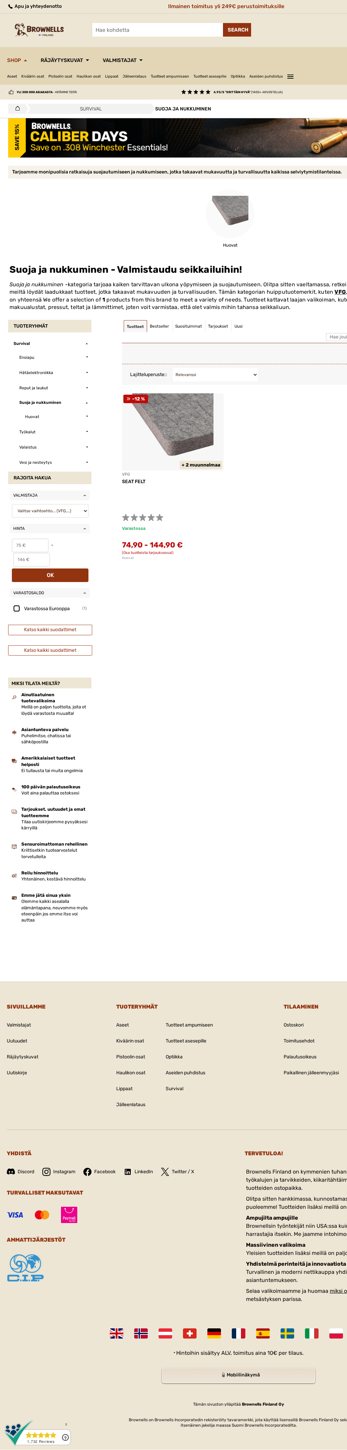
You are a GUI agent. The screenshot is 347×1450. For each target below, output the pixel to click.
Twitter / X (183, 1172)
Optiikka (238, 76)
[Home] (16, 109)
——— (290, 76)
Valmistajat (120, 60)
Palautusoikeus (300, 1057)
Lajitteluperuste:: (148, 374)
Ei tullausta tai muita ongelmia (52, 770)
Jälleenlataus (134, 76)
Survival (174, 1089)
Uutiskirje (17, 1073)
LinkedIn (144, 1172)
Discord (26, 1172)
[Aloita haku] (237, 30)
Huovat (128, 558)
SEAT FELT (133, 481)
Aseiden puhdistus (266, 76)
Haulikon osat (89, 76)
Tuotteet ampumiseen (170, 76)
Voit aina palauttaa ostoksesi (50, 792)
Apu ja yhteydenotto (38, 6)
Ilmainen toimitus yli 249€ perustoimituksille (226, 6)
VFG (340, 292)
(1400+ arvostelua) (248, 92)
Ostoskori (294, 1025)
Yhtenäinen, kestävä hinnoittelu (53, 879)
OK (50, 575)
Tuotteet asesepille (209, 76)
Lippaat (111, 76)
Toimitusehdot (299, 1041)
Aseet (12, 76)
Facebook (105, 1172)
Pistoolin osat (60, 76)
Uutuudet (17, 1041)
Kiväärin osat (32, 76)
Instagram (64, 1172)
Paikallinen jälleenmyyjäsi (311, 1073)
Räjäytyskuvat (62, 60)
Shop (14, 60)
